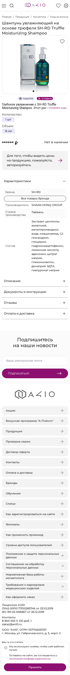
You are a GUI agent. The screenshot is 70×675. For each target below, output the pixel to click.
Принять (35, 667)
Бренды (11, 483)
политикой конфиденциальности (29, 658)
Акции (10, 410)
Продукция (22, 16)
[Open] (63, 55)
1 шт (8, 119)
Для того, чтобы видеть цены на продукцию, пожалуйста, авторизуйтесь (30, 160)
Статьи (11, 503)
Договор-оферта (18, 452)
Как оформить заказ (20, 597)
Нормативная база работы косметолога (25, 576)
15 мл (8, 131)
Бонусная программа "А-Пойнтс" (29, 421)
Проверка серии (18, 441)
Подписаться (18, 373)
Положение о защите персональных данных (32, 555)
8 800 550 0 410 (12, 621)
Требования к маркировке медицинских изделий (25, 586)
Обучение (13, 493)
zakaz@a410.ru (12, 624)
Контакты (12, 462)
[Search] (12, 5)
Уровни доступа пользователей (29, 545)
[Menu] (4, 5)
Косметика (39, 16)
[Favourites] (58, 5)
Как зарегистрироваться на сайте (30, 514)
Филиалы (12, 524)
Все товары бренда (35, 198)
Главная (6, 16)
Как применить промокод (24, 535)
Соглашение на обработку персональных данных (25, 565)
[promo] (66, 5)
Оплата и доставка (19, 472)
